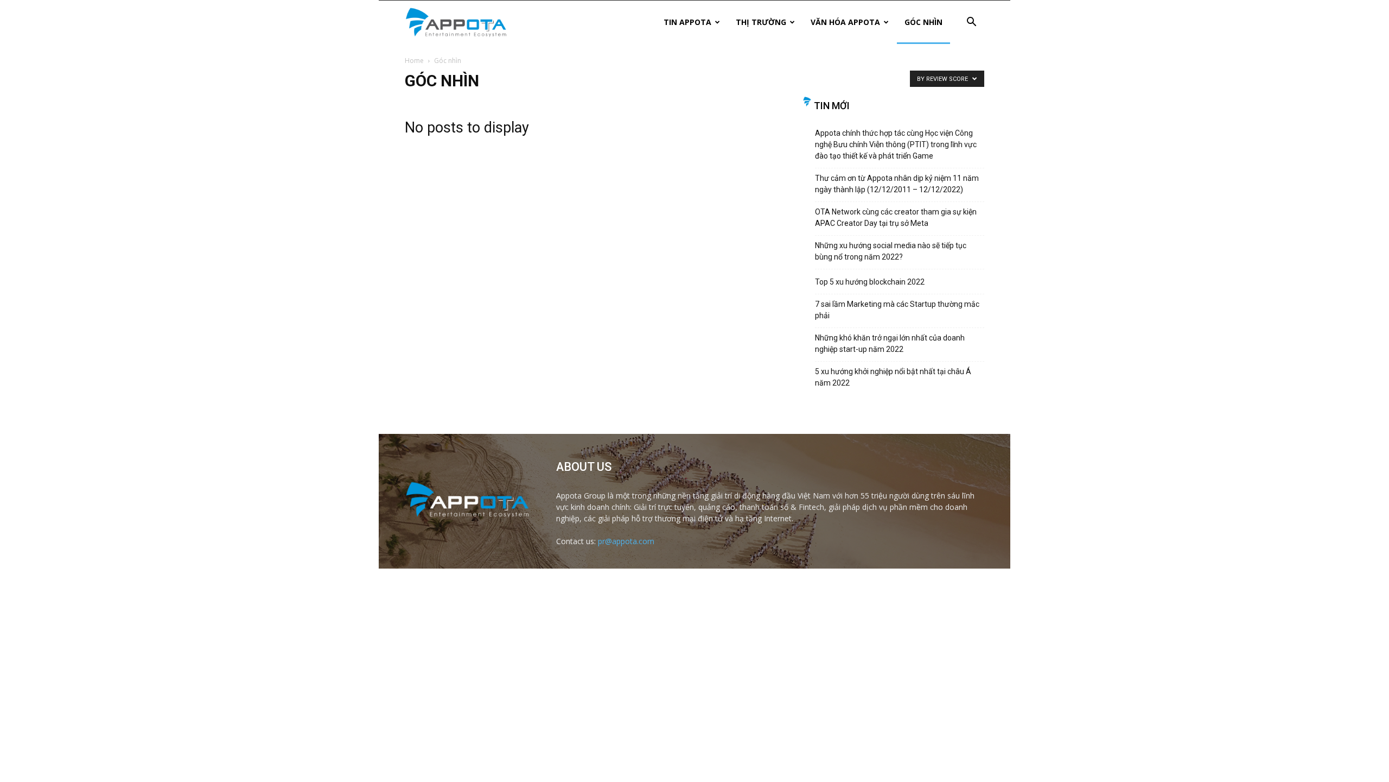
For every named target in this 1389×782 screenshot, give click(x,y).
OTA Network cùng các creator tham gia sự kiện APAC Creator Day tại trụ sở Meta (896, 217)
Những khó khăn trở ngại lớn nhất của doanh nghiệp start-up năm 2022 (890, 343)
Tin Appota (687, 22)
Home (414, 60)
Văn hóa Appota (845, 22)
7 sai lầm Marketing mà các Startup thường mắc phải (897, 310)
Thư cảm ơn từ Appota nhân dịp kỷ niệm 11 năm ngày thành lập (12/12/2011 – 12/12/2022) (897, 184)
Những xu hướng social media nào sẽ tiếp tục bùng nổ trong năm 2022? (890, 251)
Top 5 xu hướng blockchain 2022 (870, 282)
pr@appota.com (626, 541)
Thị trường (761, 22)
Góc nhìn (923, 22)
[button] (971, 23)
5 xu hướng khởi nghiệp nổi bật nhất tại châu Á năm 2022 (893, 377)
